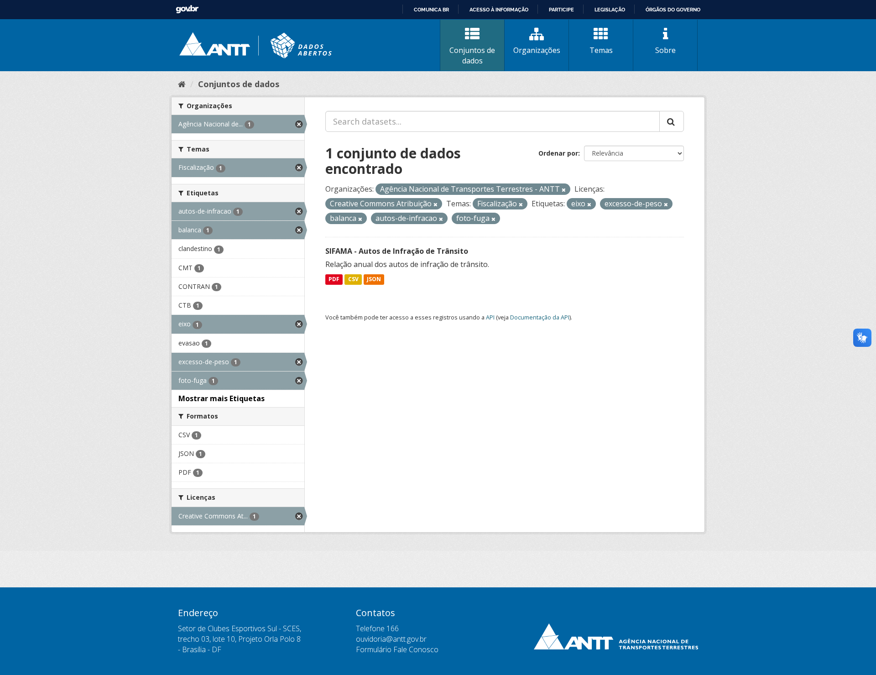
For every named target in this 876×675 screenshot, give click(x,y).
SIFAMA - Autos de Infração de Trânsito (396, 251)
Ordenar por (558, 153)
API (490, 317)
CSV (353, 279)
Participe (561, 9)
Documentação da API (539, 317)
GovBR (187, 9)
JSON (374, 279)
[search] (671, 121)
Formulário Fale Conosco (397, 649)
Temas (601, 50)
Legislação (609, 9)
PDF (333, 279)
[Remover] (564, 189)
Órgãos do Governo (673, 9)
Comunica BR (431, 9)
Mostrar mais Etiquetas (221, 398)
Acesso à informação (498, 9)
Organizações (536, 50)
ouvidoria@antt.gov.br (391, 639)
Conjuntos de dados (472, 55)
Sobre (665, 50)
